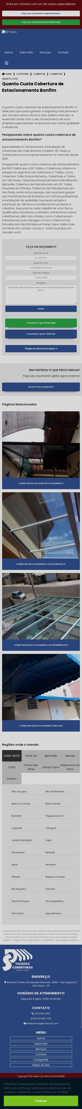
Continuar (41, 1100)
